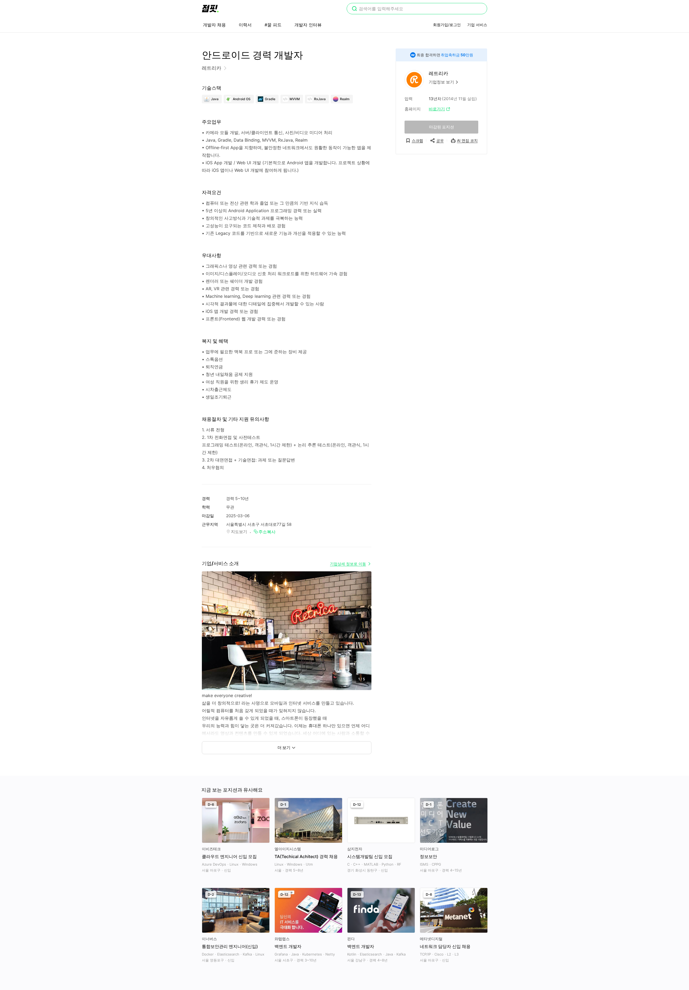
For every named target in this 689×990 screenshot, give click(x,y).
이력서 (245, 24)
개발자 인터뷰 (308, 24)
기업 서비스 (477, 24)
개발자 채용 (214, 24)
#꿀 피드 (273, 24)
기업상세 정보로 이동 (348, 563)
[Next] (362, 636)
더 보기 (283, 747)
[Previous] (210, 636)
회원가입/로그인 (447, 24)
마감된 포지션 (441, 127)
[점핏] (210, 8)
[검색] (354, 9)
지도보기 (239, 531)
